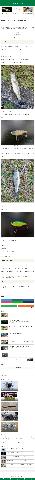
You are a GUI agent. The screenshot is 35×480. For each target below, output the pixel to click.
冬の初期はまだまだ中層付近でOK (18, 34)
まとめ (14, 37)
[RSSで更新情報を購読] (26, 306)
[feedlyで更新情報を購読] (9, 306)
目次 (16, 32)
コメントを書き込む (17, 367)
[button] (28, 302)
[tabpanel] (6, 12)
